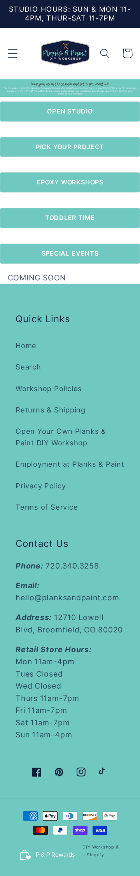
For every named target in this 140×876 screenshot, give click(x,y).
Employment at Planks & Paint (70, 464)
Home (26, 345)
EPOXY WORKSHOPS (70, 182)
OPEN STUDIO (70, 111)
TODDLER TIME (70, 218)
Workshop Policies (49, 388)
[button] (13, 53)
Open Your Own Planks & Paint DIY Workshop (61, 437)
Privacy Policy (41, 485)
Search (28, 366)
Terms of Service (47, 507)
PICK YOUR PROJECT (70, 147)
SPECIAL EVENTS (70, 253)
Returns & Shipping (51, 409)
